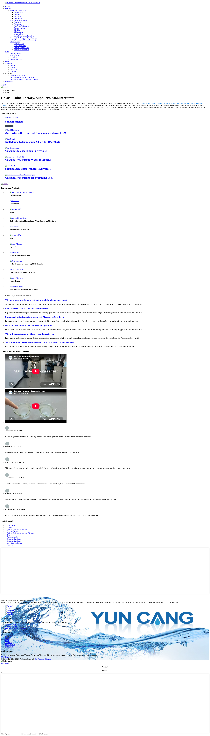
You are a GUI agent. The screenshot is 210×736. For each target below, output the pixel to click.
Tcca (8, 535)
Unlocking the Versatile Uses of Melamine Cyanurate (28, 325)
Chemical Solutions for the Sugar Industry (24, 79)
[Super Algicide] (16, 278)
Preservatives (18, 34)
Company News (15, 54)
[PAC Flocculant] (24, 192)
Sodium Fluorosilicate (21, 48)
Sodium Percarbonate (21, 50)
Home (7, 6)
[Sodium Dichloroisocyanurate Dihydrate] (10, 166)
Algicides (17, 16)
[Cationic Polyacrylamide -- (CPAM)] (17, 270)
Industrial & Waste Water (18, 20)
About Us (8, 63)
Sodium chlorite (14, 121)
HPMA (12, 238)
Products (8, 8)
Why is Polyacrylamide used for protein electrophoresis (29, 334)
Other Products (15, 42)
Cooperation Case (16, 59)
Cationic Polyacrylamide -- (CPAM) (22, 272)
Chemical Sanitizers (14, 539)
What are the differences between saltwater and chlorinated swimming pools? (39, 342)
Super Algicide (15, 281)
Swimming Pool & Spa (18, 10)
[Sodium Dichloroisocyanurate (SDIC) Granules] (16, 261)
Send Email (5, 663)
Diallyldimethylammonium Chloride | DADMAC (32, 141)
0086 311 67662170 (12, 624)
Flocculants (18, 22)
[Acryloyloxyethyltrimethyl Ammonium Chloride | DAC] (12, 130)
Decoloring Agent (20, 28)
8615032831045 (11, 626)
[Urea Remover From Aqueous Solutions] (16, 287)
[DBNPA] (16, 209)
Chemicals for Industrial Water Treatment (24, 77)
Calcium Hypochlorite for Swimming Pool (29, 177)
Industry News (15, 56)
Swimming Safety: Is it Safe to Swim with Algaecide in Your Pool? (34, 317)
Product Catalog (10, 645)
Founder (12, 67)
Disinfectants (18, 12)
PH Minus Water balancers (19, 229)
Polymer (10, 545)
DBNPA (12, 212)
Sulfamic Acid (19, 44)
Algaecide (13, 247)
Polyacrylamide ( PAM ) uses (20, 255)
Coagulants (18, 24)
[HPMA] (15, 235)
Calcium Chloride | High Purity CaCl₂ (26, 150)
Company (13, 65)
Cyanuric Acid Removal (153, 103)
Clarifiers (17, 14)
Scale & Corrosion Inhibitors (24, 36)
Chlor (143, 103)
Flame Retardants (20, 46)
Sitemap (48, 659)
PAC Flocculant (15, 195)
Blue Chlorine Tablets (14, 543)
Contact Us (9, 81)
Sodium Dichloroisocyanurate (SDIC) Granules (26, 264)
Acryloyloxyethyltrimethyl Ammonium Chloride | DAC (36, 132)
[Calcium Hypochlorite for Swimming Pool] (20, 175)
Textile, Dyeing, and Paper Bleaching (23, 40)
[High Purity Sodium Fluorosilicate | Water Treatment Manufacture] (18, 218)
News (7, 52)
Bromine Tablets (12, 531)
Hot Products (39, 659)
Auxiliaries (18, 18)
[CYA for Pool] (14, 201)
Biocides (17, 30)
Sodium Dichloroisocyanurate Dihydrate (28, 168)
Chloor (9, 527)
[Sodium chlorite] (11, 117)
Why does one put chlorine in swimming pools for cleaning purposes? (36, 300)
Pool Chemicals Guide (17, 75)
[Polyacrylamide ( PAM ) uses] (15, 252)
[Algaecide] (16, 244)
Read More (9, 126)
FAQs (7, 61)
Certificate (13, 69)
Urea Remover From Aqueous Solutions (24, 289)
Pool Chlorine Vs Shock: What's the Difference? (26, 308)
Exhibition (13, 57)
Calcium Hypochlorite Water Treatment (28, 159)
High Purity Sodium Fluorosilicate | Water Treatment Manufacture (33, 221)
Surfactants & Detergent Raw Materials (23, 38)
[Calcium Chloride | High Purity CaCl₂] (12, 148)
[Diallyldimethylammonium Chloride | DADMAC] (10, 139)
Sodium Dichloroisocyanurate (17, 529)
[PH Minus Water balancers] (14, 227)
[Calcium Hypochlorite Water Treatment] (14, 157)
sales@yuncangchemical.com (15, 628)
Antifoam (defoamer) (21, 26)
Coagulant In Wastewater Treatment (175, 103)
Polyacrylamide (12, 537)
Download (13, 71)
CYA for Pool (14, 203)
